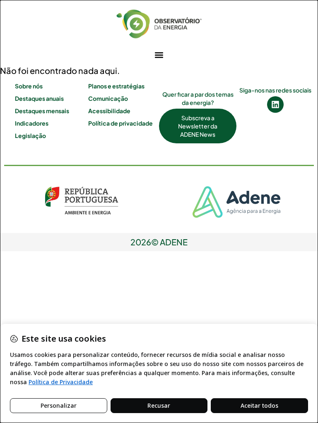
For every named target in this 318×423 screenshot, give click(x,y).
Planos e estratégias (116, 86)
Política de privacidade (120, 123)
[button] (159, 55)
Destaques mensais (42, 110)
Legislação (30, 135)
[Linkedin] (275, 104)
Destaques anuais (39, 98)
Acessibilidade (109, 110)
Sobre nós (29, 86)
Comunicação (108, 98)
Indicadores (31, 123)
